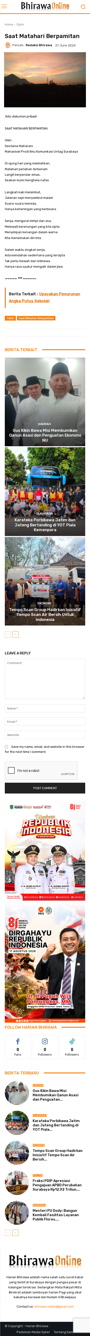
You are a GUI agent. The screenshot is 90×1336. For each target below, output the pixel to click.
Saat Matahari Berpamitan (36, 318)
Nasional (39, 1205)
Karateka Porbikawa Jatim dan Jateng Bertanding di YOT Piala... (56, 1125)
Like (18, 1039)
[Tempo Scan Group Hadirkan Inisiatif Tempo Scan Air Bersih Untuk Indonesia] (45, 581)
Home (9, 24)
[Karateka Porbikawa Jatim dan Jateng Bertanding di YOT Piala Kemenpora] (45, 491)
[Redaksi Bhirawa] (8, 45)
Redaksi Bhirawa (39, 45)
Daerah (44, 424)
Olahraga (44, 513)
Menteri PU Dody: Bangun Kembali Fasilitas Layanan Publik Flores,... (56, 1214)
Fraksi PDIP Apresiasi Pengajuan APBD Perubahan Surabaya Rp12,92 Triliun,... (57, 1185)
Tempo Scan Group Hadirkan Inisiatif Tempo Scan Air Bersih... (58, 1155)
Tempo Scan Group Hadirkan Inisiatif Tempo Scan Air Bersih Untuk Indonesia (45, 614)
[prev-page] (8, 634)
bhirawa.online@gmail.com (54, 1306)
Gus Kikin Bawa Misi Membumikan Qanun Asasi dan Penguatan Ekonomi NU (45, 435)
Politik (37, 1175)
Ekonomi (44, 603)
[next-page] (15, 634)
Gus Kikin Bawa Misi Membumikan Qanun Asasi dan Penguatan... (55, 1095)
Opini (20, 24)
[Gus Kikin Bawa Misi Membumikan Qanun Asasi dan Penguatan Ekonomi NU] (45, 402)
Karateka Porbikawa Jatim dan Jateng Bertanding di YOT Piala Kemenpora (45, 524)
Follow (45, 1039)
